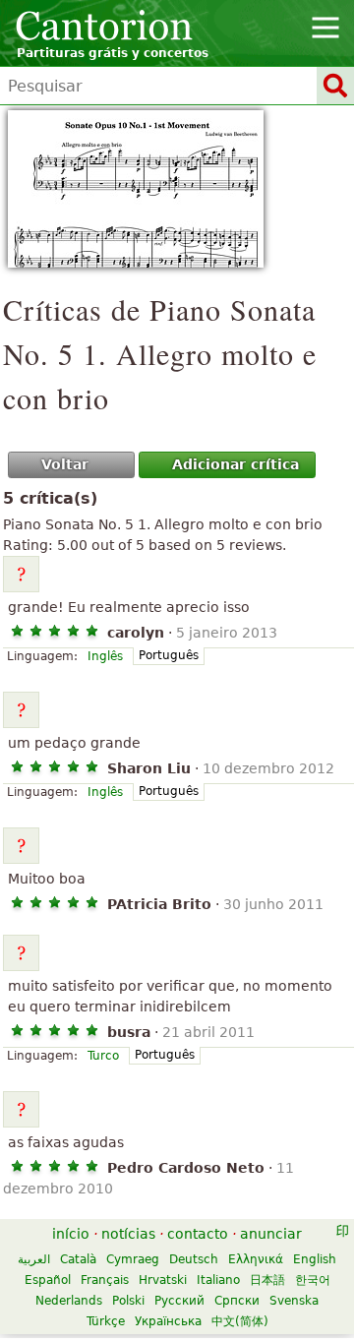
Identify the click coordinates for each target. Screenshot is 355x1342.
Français (105, 1280)
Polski (128, 1301)
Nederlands (68, 1301)
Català (78, 1259)
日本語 (267, 1280)
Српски (237, 1301)
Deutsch (193, 1259)
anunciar (271, 1234)
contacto (197, 1234)
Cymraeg (132, 1259)
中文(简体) (239, 1321)
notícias (128, 1234)
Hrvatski (163, 1280)
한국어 (312, 1280)
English (314, 1259)
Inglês (105, 656)
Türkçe (106, 1321)
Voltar (65, 464)
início (70, 1234)
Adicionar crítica (235, 464)
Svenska (294, 1301)
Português (169, 655)
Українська (168, 1321)
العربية (34, 1259)
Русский (179, 1301)
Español (48, 1280)
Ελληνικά (255, 1259)
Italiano (218, 1280)
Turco (103, 1056)
